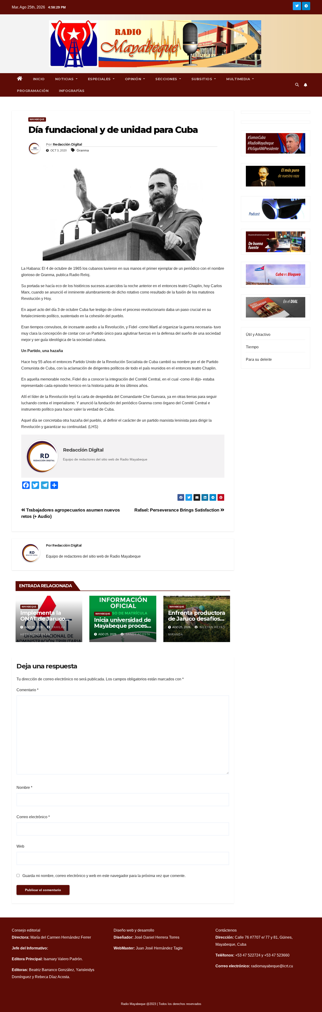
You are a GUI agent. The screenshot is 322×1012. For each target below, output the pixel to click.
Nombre (24, 788)
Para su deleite (259, 359)
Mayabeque (37, 119)
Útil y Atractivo (258, 335)
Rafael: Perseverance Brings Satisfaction (177, 510)
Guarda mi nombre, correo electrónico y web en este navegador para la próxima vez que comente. (104, 876)
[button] (297, 85)
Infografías (72, 91)
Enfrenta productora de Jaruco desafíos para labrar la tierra (196, 618)
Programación (33, 91)
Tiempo (252, 347)
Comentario (27, 690)
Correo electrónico (33, 817)
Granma (83, 150)
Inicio (39, 79)
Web (20, 846)
